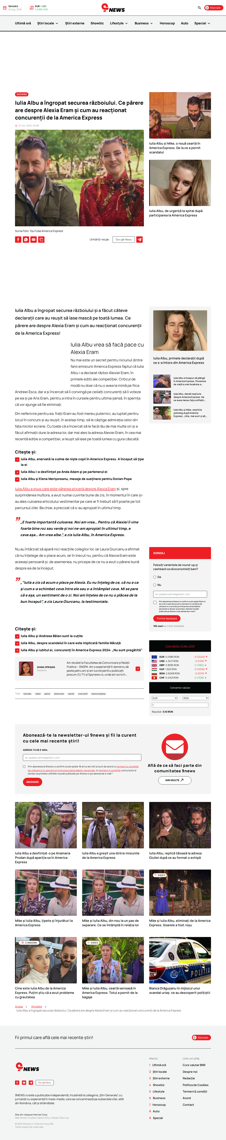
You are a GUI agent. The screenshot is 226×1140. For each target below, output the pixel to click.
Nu (159, 585)
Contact (188, 1105)
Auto (184, 23)
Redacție (189, 1078)
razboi (38, 693)
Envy (47, 1117)
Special (202, 23)
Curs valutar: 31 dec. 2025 (180, 646)
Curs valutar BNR (194, 1065)
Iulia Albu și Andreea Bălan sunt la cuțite (49, 636)
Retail (55, 1117)
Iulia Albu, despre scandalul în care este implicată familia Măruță (68, 643)
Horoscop (167, 23)
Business (144, 23)
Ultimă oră (23, 23)
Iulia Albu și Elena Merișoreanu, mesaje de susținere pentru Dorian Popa (74, 479)
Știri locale (48, 23)
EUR (37, 6)
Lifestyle (119, 23)
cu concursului (115, 770)
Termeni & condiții (195, 1091)
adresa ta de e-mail (35, 749)
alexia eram (59, 693)
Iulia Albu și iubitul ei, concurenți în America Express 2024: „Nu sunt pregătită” (79, 650)
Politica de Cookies (196, 1085)
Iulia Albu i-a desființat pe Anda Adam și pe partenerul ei (61, 472)
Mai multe (174, 780)
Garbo (40, 1117)
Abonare (32, 782)
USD (44, 6)
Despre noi (190, 1072)
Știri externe (74, 23)
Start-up (64, 1117)
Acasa (19, 1006)
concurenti (83, 693)
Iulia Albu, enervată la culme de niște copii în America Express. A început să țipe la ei (80, 462)
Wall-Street (21, 1117)
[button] (199, 8)
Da (159, 577)
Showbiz (97, 23)
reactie (71, 693)
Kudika (32, 1117)
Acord (187, 1098)
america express (98, 693)
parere (47, 693)
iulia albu (27, 693)
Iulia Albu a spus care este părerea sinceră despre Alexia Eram (65, 488)
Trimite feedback (167, 618)
